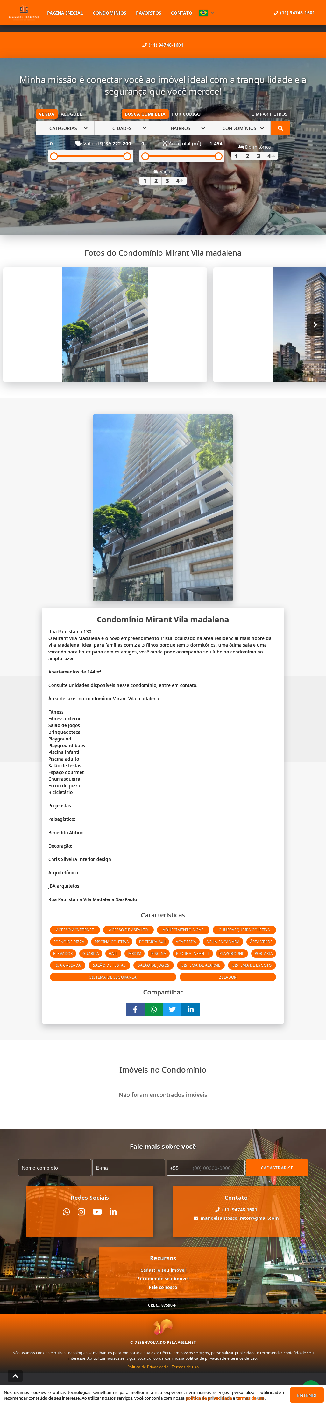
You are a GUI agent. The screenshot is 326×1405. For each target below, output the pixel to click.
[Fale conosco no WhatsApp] (66, 1212)
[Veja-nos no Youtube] (97, 1212)
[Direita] (315, 325)
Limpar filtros (269, 114)
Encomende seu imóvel (163, 1279)
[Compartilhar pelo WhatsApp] (154, 1009)
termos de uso (250, 1398)
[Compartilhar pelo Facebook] (135, 1009)
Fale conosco (163, 1287)
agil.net (187, 1342)
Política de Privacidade (147, 1367)
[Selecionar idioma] (206, 13)
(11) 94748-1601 (166, 45)
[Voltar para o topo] (15, 1376)
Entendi (306, 1395)
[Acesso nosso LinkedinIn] (113, 1212)
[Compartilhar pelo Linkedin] (190, 1009)
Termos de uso (185, 1367)
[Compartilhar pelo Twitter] (172, 1009)
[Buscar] (280, 128)
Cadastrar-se (277, 1167)
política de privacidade (209, 1398)
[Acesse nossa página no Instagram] (81, 1212)
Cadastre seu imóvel (163, 1270)
